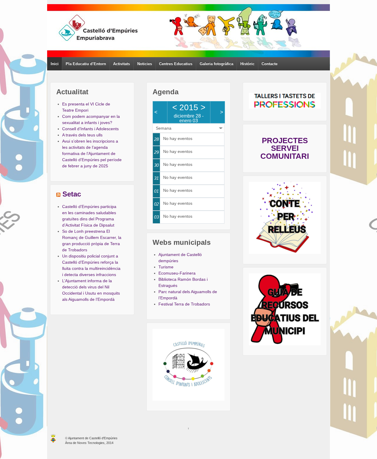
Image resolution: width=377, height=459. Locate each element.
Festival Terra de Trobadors (184, 304)
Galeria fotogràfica (216, 64)
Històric (247, 64)
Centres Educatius (175, 64)
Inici (55, 64)
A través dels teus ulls (82, 135)
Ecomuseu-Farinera (177, 273)
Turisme (165, 267)
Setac (71, 194)
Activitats (121, 64)
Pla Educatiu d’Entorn (86, 64)
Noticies (144, 64)
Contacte (269, 64)
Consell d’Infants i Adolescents (90, 128)
